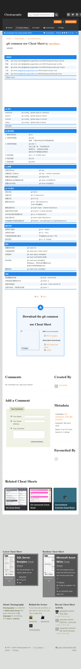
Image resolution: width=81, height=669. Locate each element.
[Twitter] (73, 15)
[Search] (56, 15)
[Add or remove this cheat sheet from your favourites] (76, 33)
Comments (50, 33)
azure (70, 591)
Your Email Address (17, 422)
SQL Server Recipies (67, 631)
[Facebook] (69, 15)
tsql (20, 582)
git (37, 296)
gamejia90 (63, 611)
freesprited (22, 577)
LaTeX (48, 350)
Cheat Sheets (23, 28)
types (58, 594)
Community (49, 28)
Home (9, 28)
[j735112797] (56, 460)
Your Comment (18, 429)
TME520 (61, 582)
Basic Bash (64, 614)
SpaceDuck (45, 621)
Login (58, 22)
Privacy (15, 650)
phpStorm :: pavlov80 (68, 622)
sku (62, 594)
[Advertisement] (40, 5)
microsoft (64, 591)
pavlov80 (63, 620)
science (16, 619)
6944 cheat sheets (12, 611)
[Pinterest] (77, 15)
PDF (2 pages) (51, 336)
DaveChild (33, 621)
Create (36, 28)
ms (60, 591)
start (44, 296)
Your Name (17, 416)
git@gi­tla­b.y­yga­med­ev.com (28, 70)
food (9, 619)
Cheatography (8, 608)
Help (62, 28)
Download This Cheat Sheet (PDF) (19, 33)
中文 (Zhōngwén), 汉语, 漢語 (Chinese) (63, 416)
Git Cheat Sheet (13, 508)
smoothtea (63, 385)
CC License (38, 648)
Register (71, 22)
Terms (7, 650)
